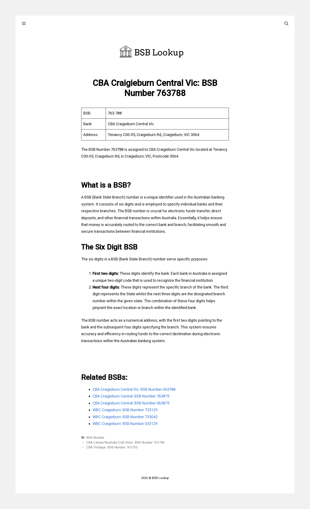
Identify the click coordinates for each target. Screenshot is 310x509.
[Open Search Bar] (286, 23)
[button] (24, 23)
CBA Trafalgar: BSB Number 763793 (112, 447)
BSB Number (95, 438)
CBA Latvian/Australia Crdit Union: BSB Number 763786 (125, 442)
